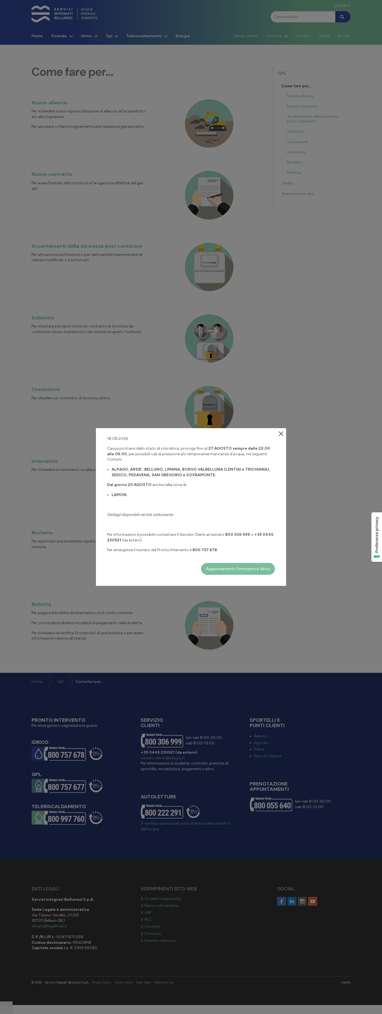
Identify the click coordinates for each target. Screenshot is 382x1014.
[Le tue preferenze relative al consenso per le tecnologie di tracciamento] (376, 537)
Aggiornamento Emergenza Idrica (238, 568)
